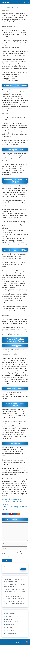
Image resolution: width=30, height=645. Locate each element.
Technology (8, 499)
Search (6, 567)
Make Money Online (12, 622)
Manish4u (5, 2)
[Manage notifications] (27, 642)
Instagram (9, 619)
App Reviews (10, 613)
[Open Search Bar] (24, 2)
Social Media (10, 625)
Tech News (10, 627)
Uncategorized (17, 499)
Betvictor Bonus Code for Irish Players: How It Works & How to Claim (14, 591)
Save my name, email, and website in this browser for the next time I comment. (16, 554)
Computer (9, 616)
